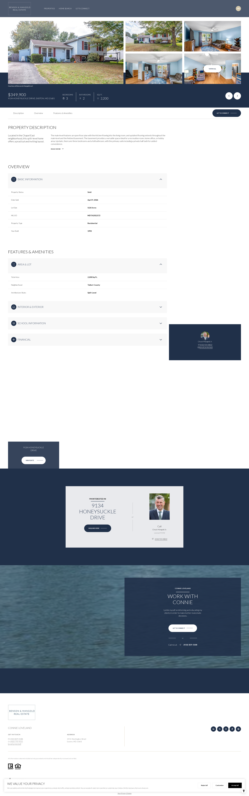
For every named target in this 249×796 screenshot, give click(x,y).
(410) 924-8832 (206, 345)
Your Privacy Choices (125, 793)
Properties (49, 8)
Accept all (234, 785)
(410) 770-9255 (16, 741)
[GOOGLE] (238, 729)
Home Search (65, 8)
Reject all (204, 785)
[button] (226, 113)
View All (212, 69)
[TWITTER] (219, 729)
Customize (219, 785)
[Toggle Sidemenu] (238, 8)
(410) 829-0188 (190, 645)
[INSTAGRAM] (226, 729)
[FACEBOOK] (232, 729)
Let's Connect (82, 8)
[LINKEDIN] (213, 729)
